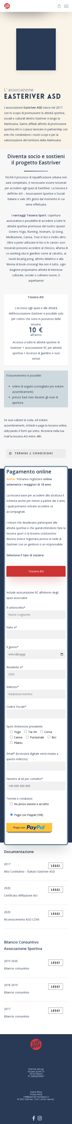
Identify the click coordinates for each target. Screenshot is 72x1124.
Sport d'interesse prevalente (31, 734)
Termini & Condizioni (34, 453)
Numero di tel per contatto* (24, 779)
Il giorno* (12, 647)
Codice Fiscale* (16, 707)
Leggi (55, 866)
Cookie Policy (36, 1092)
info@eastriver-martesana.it (36, 1096)
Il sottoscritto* (15, 607)
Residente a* (14, 667)
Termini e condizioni (27, 801)
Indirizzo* (12, 687)
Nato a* (11, 627)
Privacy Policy (36, 1094)
